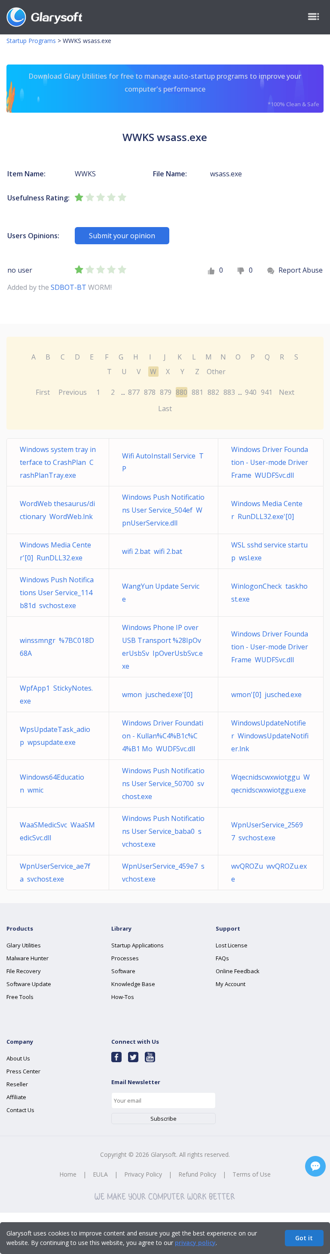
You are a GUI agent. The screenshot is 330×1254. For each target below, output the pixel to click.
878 (150, 392)
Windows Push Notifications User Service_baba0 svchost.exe (163, 831)
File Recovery (23, 971)
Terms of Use (251, 1174)
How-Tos (122, 997)
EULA (100, 1174)
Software (123, 971)
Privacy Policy (143, 1174)
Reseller (17, 1084)
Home (67, 1174)
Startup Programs (31, 41)
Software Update (28, 984)
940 (251, 392)
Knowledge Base (133, 984)
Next (286, 392)
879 (165, 392)
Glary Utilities (23, 945)
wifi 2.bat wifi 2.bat (152, 551)
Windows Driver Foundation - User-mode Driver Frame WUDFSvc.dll (269, 462)
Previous (72, 392)
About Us (18, 1058)
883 (229, 392)
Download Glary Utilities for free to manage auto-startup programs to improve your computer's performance (173, 89)
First (43, 392)
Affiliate (16, 1097)
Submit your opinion (122, 235)
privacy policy (195, 1243)
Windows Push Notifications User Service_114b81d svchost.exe (57, 592)
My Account (230, 984)
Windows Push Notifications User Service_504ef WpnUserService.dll (163, 510)
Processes (125, 958)
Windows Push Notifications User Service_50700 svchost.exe (163, 783)
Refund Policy (197, 1174)
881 (197, 392)
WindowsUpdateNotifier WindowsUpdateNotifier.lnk (270, 735)
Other (216, 371)
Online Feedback (238, 971)
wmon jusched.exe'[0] (157, 694)
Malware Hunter (27, 958)
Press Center (23, 1071)
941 (266, 392)
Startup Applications (137, 945)
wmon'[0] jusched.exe (266, 694)
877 (134, 392)
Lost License (232, 945)
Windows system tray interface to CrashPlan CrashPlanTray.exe (58, 462)
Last (165, 408)
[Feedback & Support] (315, 1166)
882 (213, 392)
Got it (304, 1238)
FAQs (222, 958)
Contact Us (20, 1110)
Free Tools (20, 997)
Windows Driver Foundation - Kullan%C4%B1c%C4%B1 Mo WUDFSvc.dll (162, 735)
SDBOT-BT (68, 287)
